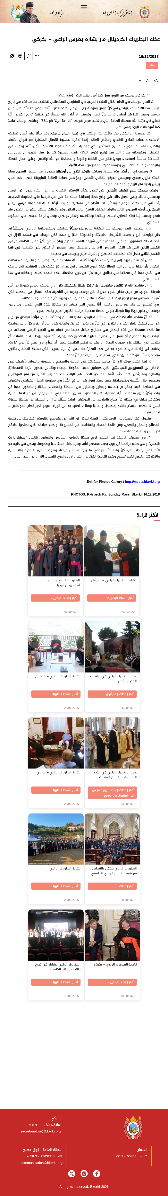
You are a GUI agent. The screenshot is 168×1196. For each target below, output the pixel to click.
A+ (156, 80)
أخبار (131, 598)
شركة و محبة (56, 12)
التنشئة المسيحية (59, 1088)
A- (139, 80)
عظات (152, 65)
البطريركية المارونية (120, 12)
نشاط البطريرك (116, 598)
